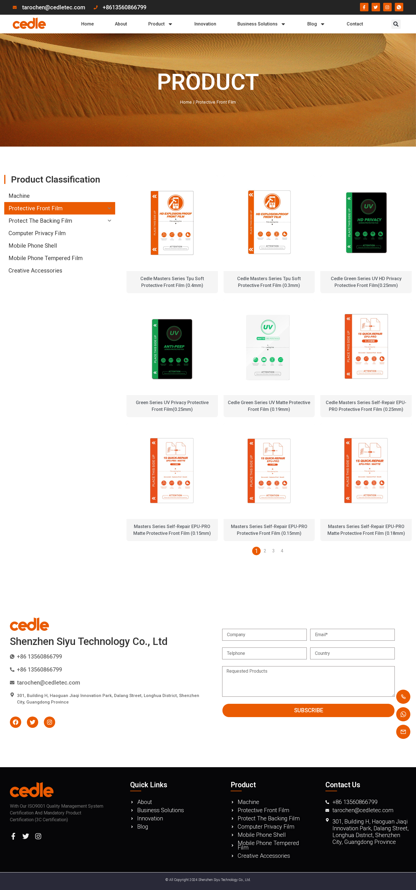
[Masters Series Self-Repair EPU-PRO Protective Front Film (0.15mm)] (269, 471)
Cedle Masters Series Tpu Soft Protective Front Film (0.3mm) (269, 282)
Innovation (205, 24)
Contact (355, 24)
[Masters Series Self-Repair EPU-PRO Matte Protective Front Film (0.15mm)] (172, 471)
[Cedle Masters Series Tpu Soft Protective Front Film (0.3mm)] (269, 223)
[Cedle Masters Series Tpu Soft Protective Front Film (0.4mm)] (172, 223)
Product (156, 24)
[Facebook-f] (13, 836)
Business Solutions (257, 24)
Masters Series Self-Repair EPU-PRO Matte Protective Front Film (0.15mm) (172, 530)
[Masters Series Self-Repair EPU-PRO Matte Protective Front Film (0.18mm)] (366, 471)
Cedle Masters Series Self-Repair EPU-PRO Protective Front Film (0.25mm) (366, 406)
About (121, 24)
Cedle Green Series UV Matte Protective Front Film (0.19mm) (269, 406)
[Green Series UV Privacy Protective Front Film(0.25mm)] (172, 347)
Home (87, 24)
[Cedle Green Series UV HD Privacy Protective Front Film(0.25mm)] (366, 223)
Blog (312, 24)
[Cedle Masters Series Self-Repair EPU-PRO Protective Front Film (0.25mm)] (366, 347)
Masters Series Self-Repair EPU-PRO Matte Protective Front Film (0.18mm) (366, 530)
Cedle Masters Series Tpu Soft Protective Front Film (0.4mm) (172, 282)
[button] (396, 24)
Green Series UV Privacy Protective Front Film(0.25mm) (172, 406)
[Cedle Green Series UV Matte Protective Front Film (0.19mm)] (269, 347)
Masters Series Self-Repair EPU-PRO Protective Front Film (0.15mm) (269, 530)
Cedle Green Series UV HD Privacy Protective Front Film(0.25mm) (366, 282)
